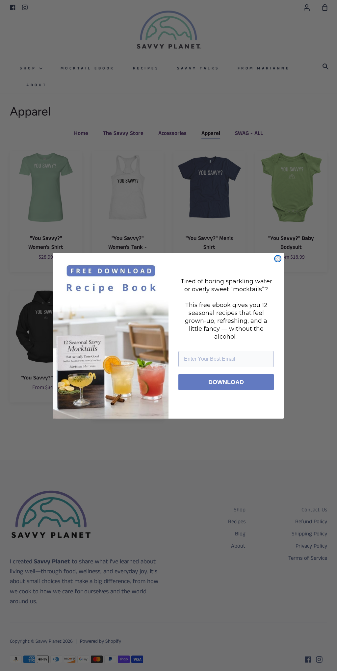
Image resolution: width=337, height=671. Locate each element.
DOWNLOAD (226, 382)
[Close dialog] (277, 258)
